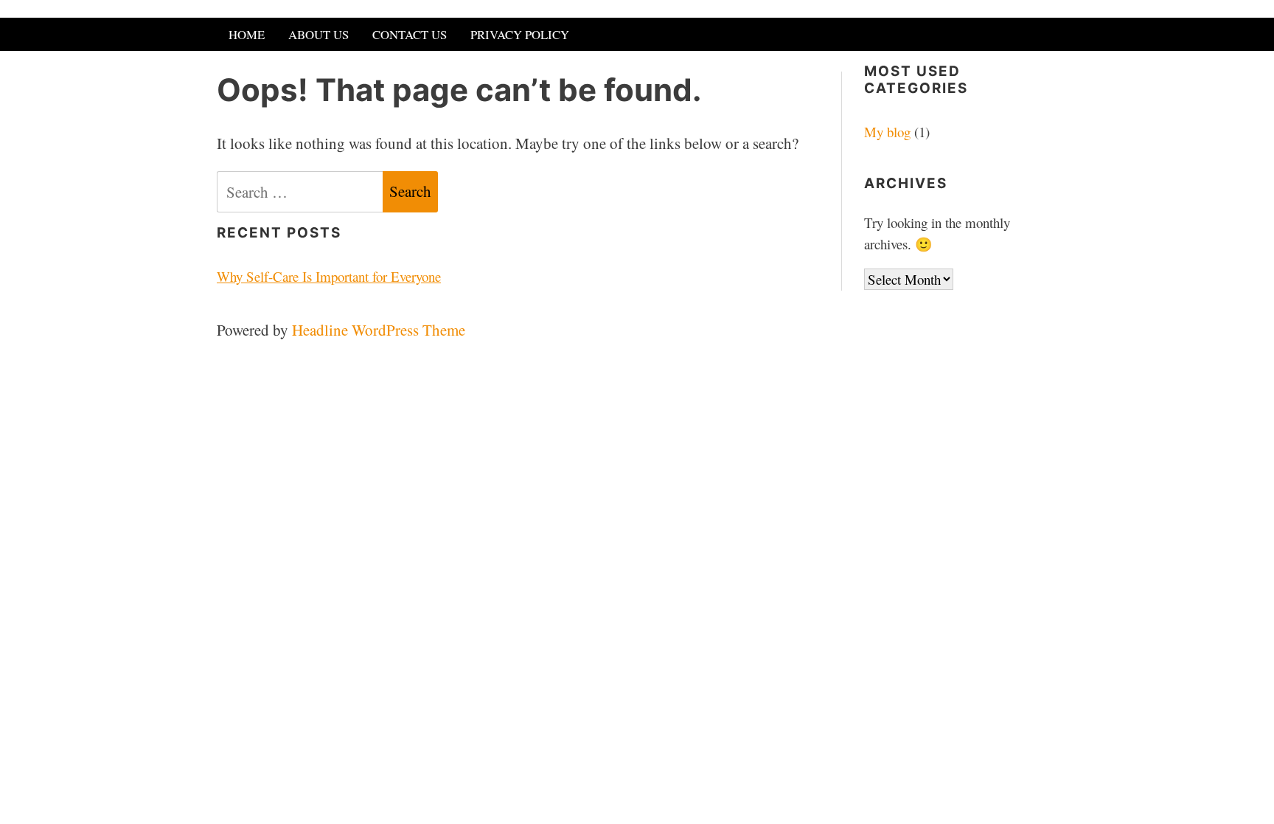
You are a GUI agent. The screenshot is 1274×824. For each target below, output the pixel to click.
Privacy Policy (519, 34)
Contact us (409, 34)
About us (318, 34)
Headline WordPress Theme (378, 329)
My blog (887, 131)
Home (247, 34)
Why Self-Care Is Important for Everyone (329, 276)
